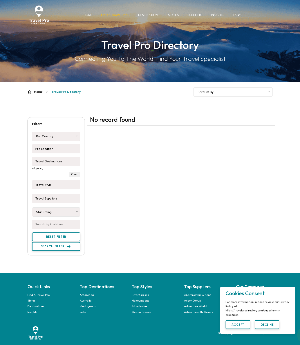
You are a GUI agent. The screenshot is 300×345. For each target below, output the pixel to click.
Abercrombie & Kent (197, 294)
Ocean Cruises (141, 312)
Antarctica (87, 294)
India (83, 312)
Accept (237, 324)
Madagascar (88, 306)
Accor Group (192, 300)
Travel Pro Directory (66, 92)
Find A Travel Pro (115, 15)
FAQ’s (237, 15)
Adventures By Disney (198, 312)
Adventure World (195, 306)
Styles (173, 15)
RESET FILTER (56, 236)
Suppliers (195, 15)
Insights (217, 15)
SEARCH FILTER (56, 246)
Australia (86, 300)
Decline (267, 324)
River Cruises (140, 294)
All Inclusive (139, 306)
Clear (74, 174)
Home (88, 15)
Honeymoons (140, 300)
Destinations (148, 15)
